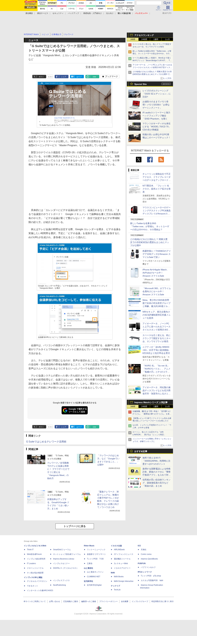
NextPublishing (59, 585)
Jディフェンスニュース (123, 554)
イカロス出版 (116, 546)
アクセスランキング (144, 35)
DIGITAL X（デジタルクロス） (65, 568)
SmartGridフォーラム (62, 549)
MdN (113, 573)
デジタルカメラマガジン (37, 581)
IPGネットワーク (145, 572)
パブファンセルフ (148, 567)
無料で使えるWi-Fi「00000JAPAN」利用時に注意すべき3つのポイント (156, 461)
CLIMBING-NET (93, 577)
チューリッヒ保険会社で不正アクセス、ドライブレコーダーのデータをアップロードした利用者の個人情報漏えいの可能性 (157, 180)
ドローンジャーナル (35, 568)
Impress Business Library (63, 559)
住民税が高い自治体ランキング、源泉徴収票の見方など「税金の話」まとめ (157, 482)
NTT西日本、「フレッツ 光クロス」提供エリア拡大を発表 (157, 188)
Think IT (30, 549)
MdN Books (119, 577)
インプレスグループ (140, 601)
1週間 (155, 39)
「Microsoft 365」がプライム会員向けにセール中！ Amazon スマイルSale (157, 291)
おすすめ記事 (140, 451)
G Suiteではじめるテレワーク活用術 (46, 441)
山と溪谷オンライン (95, 572)
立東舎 (89, 563)
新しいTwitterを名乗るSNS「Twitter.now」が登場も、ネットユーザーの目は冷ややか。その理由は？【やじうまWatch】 (152, 53)
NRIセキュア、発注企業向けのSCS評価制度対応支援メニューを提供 (157, 315)
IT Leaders (31, 563)
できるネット (32, 586)
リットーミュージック (96, 549)
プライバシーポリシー (108, 601)
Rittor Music (89, 546)
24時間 (144, 39)
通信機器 (29, 13)
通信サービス (42, 13)
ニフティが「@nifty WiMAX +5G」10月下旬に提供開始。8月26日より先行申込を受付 (157, 350)
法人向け (109, 13)
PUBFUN (142, 563)
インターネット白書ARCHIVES (40, 590)
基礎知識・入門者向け (92, 13)
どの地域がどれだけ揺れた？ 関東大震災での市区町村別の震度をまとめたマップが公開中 (149, 242)
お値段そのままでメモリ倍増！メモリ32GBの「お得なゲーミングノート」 (156, 104)
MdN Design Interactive (123, 581)
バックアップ (73, 13)
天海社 (143, 549)
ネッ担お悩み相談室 (35, 573)
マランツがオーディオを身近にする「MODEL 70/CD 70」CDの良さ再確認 (157, 126)
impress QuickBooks (149, 559)
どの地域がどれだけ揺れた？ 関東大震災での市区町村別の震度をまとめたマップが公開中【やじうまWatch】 (152, 74)
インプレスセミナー (61, 563)
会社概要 (124, 601)
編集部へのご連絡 (88, 601)
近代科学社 (88, 581)
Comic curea (146, 554)
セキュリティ (58, 13)
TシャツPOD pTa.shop (151, 576)
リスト (50, 77)
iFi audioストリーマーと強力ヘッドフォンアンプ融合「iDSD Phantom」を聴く (156, 115)
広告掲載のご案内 (70, 601)
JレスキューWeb (121, 563)
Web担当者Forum (34, 554)
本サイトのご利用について (35, 601)
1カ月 (167, 39)
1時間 (132, 39)
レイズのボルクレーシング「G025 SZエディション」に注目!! (157, 93)
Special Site (140, 84)
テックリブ (115, 586)
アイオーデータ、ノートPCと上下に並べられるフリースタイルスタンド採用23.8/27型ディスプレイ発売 (152, 67)
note (94, 77)
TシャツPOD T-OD (95, 559)
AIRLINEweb (119, 549)
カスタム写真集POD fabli (152, 580)
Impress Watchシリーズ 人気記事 (151, 402)
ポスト (41, 77)
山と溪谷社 (88, 568)
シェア (63, 77)
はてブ (79, 77)
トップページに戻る (75, 526)
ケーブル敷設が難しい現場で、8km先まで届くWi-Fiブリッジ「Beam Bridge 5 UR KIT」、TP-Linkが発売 (152, 60)
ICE (139, 546)
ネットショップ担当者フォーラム (67, 554)
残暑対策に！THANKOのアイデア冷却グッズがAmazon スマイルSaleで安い (157, 254)
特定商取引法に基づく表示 (162, 601)
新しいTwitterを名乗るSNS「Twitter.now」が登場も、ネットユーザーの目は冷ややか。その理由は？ (149, 226)
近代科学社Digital (94, 585)
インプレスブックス (61, 580)
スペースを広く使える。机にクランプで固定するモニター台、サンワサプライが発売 (157, 338)
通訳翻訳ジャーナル (122, 559)
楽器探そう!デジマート (96, 554)
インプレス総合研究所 (36, 559)
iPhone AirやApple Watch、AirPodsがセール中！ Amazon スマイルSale (156, 272)
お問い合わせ (54, 601)
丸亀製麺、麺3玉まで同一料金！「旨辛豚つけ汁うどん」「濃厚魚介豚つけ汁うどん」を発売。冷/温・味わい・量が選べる (152, 414)
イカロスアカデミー (122, 568)
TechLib (117, 590)
